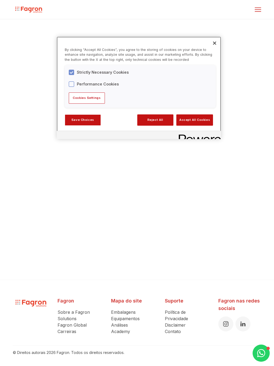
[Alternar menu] (258, 9)
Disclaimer (175, 325)
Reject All (155, 120)
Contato (173, 331)
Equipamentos (125, 318)
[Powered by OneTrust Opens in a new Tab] (198, 135)
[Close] (214, 43)
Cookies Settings (87, 98)
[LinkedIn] (242, 323)
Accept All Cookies (194, 120)
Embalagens (123, 312)
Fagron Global (72, 325)
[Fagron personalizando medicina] (31, 316)
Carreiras (67, 331)
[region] (139, 88)
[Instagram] (225, 323)
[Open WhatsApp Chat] (261, 353)
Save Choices (82, 120)
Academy (120, 331)
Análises (119, 325)
